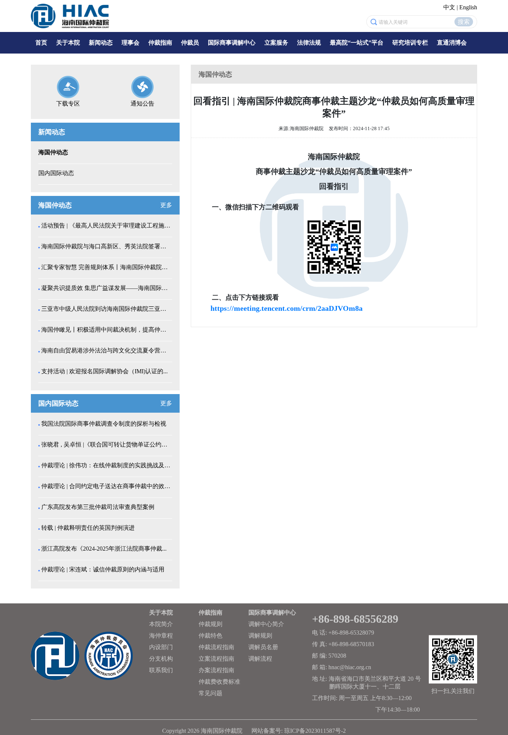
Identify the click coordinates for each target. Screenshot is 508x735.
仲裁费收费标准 (219, 681)
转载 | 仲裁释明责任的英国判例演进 (88, 528)
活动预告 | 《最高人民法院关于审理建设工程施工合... (106, 225)
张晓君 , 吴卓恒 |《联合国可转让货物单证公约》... (106, 444)
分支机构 (161, 658)
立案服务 (276, 42)
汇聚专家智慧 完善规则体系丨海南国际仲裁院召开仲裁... (106, 267)
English (468, 7)
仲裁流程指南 (216, 647)
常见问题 (210, 693)
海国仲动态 (53, 152)
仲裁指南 (160, 42)
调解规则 (260, 635)
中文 (449, 7)
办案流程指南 (216, 670)
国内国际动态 (56, 173)
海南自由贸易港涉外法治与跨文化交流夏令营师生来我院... (106, 350)
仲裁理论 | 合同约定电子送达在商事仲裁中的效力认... (106, 486)
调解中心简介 (266, 624)
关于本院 (68, 42)
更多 (166, 205)
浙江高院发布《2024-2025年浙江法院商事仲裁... (104, 548)
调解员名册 (263, 647)
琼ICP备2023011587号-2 (315, 731)
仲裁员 (190, 42)
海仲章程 (161, 635)
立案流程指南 (216, 658)
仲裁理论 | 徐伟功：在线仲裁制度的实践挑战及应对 (106, 465)
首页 (41, 42)
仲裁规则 (210, 624)
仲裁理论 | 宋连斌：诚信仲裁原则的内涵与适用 (102, 569)
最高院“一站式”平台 (356, 42)
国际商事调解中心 (231, 42)
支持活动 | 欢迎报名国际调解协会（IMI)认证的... (104, 371)
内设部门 (161, 647)
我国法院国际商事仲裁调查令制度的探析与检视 (103, 423)
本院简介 (161, 624)
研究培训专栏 (410, 42)
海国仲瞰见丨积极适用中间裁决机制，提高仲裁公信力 (106, 329)
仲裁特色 (210, 635)
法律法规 (309, 42)
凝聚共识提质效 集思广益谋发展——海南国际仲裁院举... (106, 288)
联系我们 (161, 670)
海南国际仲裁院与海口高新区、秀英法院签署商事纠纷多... (106, 246)
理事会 (130, 42)
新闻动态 (101, 42)
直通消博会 (452, 42)
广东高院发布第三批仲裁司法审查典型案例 (97, 507)
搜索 (464, 22)
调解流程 (260, 658)
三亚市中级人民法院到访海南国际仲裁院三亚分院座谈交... (106, 309)
